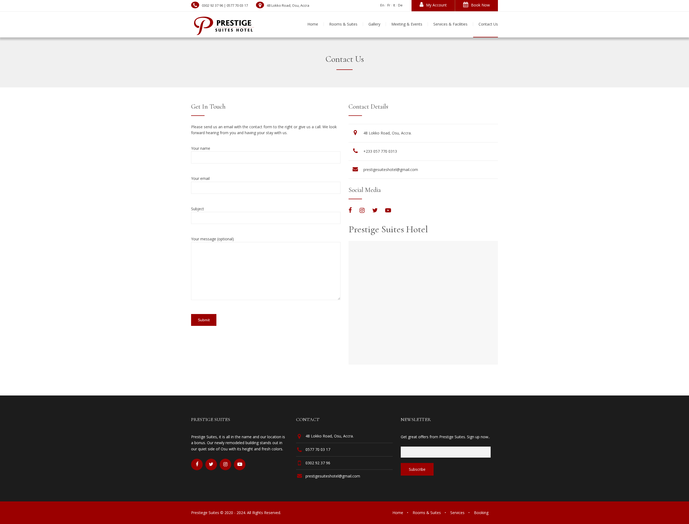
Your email (200, 178)
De (400, 5)
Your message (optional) (212, 238)
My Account (436, 5)
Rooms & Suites (427, 512)
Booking (481, 512)
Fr (388, 5)
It (394, 5)
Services (457, 512)
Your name (200, 148)
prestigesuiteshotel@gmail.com (390, 169)
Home (397, 512)
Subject (197, 208)
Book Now (480, 5)
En (382, 5)
